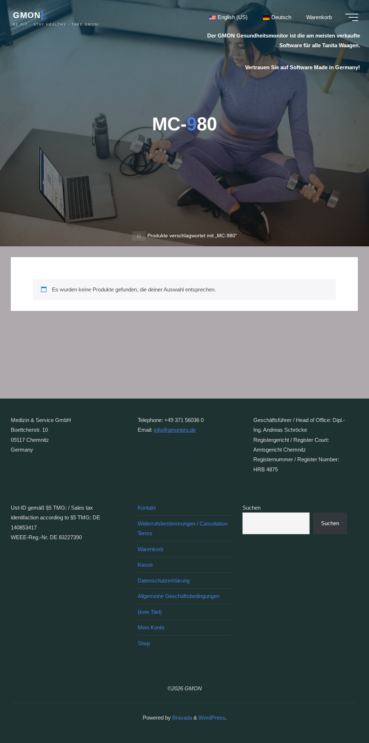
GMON (27, 15)
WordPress (212, 718)
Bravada (181, 718)
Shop (144, 643)
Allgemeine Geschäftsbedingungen (178, 596)
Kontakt (147, 508)
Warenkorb (150, 549)
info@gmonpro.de (175, 430)
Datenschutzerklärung (164, 580)
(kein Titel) (150, 612)
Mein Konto (151, 627)
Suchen (252, 508)
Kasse (145, 565)
